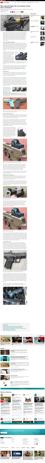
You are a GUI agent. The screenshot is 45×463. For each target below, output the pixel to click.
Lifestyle (13, 354)
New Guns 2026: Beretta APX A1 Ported (18, 369)
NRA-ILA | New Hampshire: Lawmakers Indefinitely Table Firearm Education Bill (16, 401)
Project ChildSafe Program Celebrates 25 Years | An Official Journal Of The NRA (16, 407)
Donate (10, 0)
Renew (8, 0)
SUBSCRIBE (3, 432)
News (15, 2)
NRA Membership (25, 440)
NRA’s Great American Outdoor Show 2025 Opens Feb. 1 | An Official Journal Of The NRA (28, 404)
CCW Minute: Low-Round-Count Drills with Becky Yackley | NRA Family (39, 411)
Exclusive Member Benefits (37, 440)
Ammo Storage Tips (14, 375)
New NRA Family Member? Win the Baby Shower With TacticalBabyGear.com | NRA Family (27, 409)
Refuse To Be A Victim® (7, 394)
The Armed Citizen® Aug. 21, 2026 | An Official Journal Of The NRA (28, 343)
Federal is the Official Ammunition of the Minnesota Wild (20, 382)
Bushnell (17, 68)
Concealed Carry (14, 371)
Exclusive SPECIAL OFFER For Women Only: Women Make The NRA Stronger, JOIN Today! (16, 458)
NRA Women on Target (25, 443)
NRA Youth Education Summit (29, 419)
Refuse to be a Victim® (25, 442)
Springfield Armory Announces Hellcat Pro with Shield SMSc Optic (12, 327)
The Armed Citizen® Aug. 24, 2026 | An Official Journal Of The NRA (17, 344)
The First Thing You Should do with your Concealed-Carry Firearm (20, 363)
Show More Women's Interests (26, 423)
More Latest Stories (25, 388)
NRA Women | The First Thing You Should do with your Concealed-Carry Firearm (5, 344)
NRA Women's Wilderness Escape (18, 419)
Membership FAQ (36, 441)
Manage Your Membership (37, 442)
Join (7, 0)
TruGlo (20, 68)
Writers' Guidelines (2, 441)
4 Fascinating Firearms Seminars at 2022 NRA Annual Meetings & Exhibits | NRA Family (5, 408)
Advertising (1, 440)
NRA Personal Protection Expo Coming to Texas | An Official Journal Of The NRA (5, 413)
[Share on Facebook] (11, 11)
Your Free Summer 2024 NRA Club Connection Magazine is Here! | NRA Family (16, 405)
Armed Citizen (23, 2)
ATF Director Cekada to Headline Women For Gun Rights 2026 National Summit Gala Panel (19, 357)
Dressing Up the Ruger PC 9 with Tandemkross (9, 330)
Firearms (17, 371)
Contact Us (1, 439)
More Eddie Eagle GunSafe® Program (16, 415)
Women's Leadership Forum (30, 2)
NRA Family (27, 394)
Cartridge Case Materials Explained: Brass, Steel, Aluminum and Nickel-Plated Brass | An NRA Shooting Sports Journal (39, 408)
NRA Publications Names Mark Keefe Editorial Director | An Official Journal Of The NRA (27, 412)
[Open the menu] (37, 2)
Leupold (14, 68)
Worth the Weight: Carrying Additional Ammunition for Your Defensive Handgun (14, 328)
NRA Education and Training (16, 402)
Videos (19, 2)
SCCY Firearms (5, 93)
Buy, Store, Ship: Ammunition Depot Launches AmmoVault (19, 351)
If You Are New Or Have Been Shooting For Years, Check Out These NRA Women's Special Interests (38, 458)
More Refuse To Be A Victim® (3, 415)
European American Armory (13, 93)
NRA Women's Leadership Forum (26, 441)
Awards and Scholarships (25, 439)
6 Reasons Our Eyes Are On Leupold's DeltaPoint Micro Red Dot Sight (13, 326)
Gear (14, 354)
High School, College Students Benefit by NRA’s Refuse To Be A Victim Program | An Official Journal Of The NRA (5, 411)
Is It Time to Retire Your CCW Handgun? (8, 329)
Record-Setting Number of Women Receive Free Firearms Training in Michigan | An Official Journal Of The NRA (39, 404)
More (5, 348)
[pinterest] (14, 11)
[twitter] (12, 11)
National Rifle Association (27, 405)
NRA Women (38, 394)
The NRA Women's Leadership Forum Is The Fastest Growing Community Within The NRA (5, 458)
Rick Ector (36, 406)
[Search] (43, 2)
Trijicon (12, 68)
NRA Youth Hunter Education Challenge (40, 419)
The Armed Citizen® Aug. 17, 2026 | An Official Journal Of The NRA (39, 343)
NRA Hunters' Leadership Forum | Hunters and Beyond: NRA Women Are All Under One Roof (5, 404)
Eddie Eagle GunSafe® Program (18, 394)
